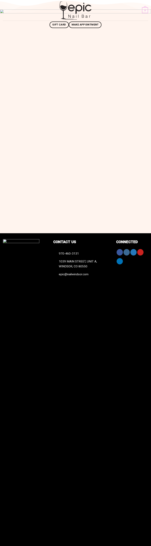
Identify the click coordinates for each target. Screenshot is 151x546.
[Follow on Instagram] (126, 252)
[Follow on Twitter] (133, 252)
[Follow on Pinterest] (140, 252)
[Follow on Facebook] (120, 252)
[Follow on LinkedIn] (120, 261)
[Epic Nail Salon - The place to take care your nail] (75, 10)
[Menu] (5, 10)
